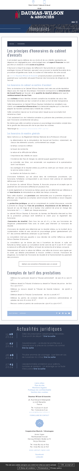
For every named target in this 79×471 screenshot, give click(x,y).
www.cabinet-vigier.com (39, 450)
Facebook (39, 454)
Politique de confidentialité (39, 390)
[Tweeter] (60, 313)
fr (38, 8)
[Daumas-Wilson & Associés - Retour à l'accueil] (39, 15)
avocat (21, 210)
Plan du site (39, 385)
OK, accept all (67, 465)
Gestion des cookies (39, 392)
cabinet (24, 76)
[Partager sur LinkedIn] (66, 313)
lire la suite (49, 336)
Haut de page (13, 313)
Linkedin (39, 457)
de (40, 8)
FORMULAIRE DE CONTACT (39, 415)
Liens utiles (39, 383)
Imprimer (23, 313)
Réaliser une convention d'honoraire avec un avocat (39, 264)
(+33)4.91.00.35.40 (44, 5)
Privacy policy (56, 468)
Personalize (43, 468)
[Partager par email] (69, 313)
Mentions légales (39, 388)
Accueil (11, 44)
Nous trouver (33, 5)
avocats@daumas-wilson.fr (39, 412)
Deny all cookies (27, 468)
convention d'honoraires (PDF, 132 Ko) (33, 129)
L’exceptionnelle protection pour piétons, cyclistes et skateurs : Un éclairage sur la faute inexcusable (43, 366)
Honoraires (21, 44)
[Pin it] (63, 313)
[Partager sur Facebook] (56, 313)
